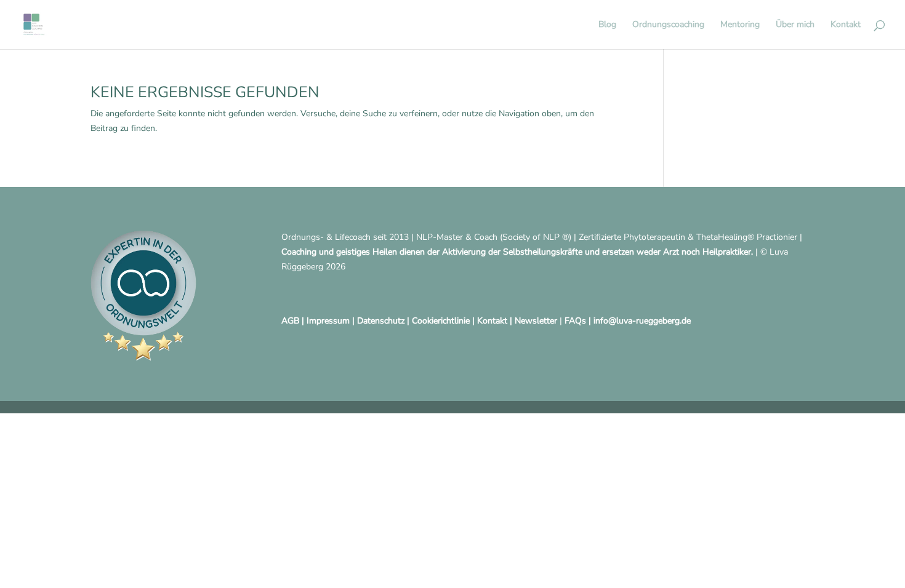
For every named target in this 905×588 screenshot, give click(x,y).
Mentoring (740, 25)
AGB (290, 321)
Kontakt (846, 25)
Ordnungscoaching (668, 25)
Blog (607, 25)
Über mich (795, 25)
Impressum (328, 321)
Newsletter (536, 321)
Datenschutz (380, 321)
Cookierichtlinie (441, 321)
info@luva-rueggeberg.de (642, 321)
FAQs (575, 321)
